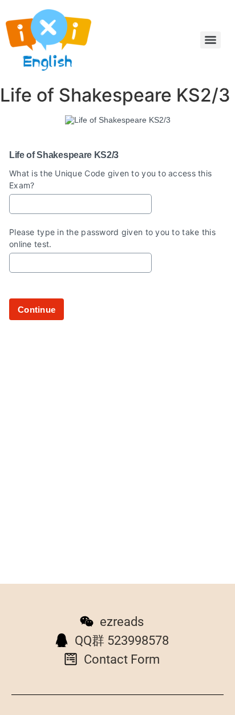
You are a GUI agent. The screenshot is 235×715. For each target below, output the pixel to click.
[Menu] (210, 40)
